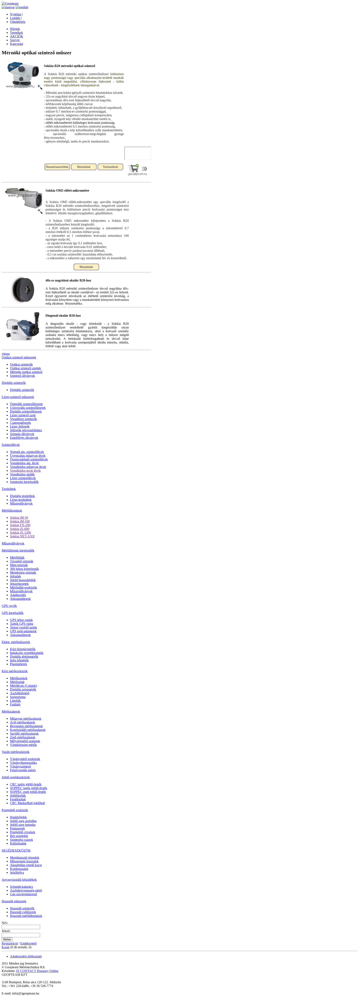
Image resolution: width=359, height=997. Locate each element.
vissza (6, 353)
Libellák (15, 700)
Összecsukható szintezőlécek (29, 459)
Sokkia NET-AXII (22, 536)
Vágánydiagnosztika (23, 762)
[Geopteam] (10, 3)
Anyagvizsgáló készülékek (19, 879)
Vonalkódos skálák (22, 474)
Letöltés (15, 18)
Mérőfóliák (17, 557)
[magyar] (8, 7)
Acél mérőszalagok (22, 722)
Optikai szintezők (21, 364)
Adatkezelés (18, 595)
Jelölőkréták (18, 795)
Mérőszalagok (11, 711)
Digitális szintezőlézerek (26, 411)
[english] (22, 7)
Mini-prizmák (19, 565)
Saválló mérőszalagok (24, 733)
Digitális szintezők (14, 382)
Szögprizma (18, 697)
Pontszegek (17, 828)
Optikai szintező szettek (25, 368)
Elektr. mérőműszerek (16, 642)
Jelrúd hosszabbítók (23, 580)
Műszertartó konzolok (24, 861)
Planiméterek (18, 664)
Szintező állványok (22, 375)
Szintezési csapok (21, 839)
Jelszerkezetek (19, 583)
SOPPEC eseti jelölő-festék (28, 792)
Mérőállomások (12, 510)
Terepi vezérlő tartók (23, 627)
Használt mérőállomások (26, 916)
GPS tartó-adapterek (23, 631)
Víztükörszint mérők (23, 745)
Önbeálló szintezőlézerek (26, 404)
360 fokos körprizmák (24, 568)
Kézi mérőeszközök (15, 671)
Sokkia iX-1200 (20, 532)
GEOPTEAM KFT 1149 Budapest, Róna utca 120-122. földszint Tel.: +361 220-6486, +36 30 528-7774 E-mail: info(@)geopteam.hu (31, 984)
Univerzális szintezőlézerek (28, 407)
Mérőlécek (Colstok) (23, 685)
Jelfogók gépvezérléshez (26, 430)
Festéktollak (18, 799)
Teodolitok (9, 489)
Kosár (6, 947)
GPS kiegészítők (12, 613)
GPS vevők (9, 606)
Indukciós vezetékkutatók (26, 653)
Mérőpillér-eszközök (23, 587)
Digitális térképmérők (24, 656)
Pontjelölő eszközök (15, 810)
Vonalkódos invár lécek (25, 470)
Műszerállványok (21, 503)
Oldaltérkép (17, 22)
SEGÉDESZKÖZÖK (16, 850)
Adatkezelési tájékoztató (26, 956)
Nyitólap (15, 14)
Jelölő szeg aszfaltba (23, 821)
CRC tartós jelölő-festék (26, 784)
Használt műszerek (14, 901)
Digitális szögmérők (23, 689)
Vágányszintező (20, 766)
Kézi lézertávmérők (23, 649)
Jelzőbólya (17, 872)
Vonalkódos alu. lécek (24, 463)
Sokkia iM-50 (19, 517)
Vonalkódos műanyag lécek (28, 467)
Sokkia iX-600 (19, 529)
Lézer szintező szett (23, 415)
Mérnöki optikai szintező (26, 372)
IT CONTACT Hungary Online (37, 971)
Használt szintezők (22, 908)
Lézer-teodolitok (21, 499)
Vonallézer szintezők (23, 419)
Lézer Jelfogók (20, 426)
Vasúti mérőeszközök (16, 752)
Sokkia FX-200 (20, 525)
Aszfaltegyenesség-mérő (26, 890)
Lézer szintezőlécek (23, 478)
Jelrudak (15, 576)
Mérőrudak (17, 682)
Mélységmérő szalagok (25, 741)
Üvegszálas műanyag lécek (27, 455)
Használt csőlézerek (23, 912)
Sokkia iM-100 (20, 521)
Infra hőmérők (19, 660)
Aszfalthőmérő (19, 693)
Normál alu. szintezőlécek (27, 452)
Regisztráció (10, 943)
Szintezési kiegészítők (24, 482)
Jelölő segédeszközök (16, 777)
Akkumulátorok (20, 598)
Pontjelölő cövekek (22, 832)
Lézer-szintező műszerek (18, 397)
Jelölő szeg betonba (23, 824)
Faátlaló (15, 704)
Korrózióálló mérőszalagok (27, 730)
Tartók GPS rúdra (21, 623)
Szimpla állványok (22, 434)
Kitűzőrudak (18, 843)
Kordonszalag (19, 869)
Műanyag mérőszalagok (25, 718)
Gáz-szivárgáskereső (23, 894)
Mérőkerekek (18, 678)
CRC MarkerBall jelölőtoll (27, 803)
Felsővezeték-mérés (23, 770)
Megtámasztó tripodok (24, 857)
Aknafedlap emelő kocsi (26, 865)
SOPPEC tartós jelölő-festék (28, 788)
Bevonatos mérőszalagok (26, 726)
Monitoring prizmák (23, 572)
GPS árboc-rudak (21, 620)
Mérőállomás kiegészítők (18, 550)
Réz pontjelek (19, 836)
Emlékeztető (28, 943)
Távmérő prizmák (21, 561)
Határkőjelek (18, 817)
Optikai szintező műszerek (19, 357)
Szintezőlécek (11, 444)
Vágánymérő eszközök (25, 759)
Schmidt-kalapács (21, 886)
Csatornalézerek (20, 422)
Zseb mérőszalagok (22, 737)
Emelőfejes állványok (24, 437)
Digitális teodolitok (22, 496)
